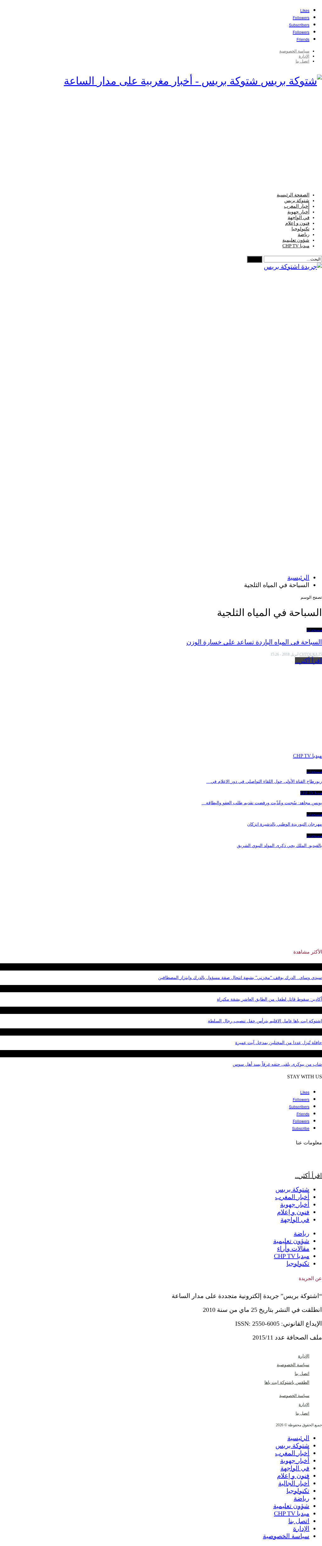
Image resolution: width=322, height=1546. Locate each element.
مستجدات (314, 630)
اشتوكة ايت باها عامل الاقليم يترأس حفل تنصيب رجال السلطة (265, 1021)
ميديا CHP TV (295, 245)
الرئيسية (298, 1437)
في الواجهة (298, 217)
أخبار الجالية (293, 1483)
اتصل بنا (302, 61)
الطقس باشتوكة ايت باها (286, 1382)
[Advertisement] (161, 142)
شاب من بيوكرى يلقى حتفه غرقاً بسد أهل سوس (277, 1064)
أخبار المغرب (296, 206)
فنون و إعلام (297, 223)
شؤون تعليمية (295, 240)
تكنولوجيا (300, 228)
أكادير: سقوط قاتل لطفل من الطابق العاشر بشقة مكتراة (269, 999)
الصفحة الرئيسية (293, 194)
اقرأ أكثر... (308, 660)
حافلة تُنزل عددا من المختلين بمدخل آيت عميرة (278, 1042)
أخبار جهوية (298, 211)
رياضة (303, 234)
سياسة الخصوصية (294, 51)
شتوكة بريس (296, 200)
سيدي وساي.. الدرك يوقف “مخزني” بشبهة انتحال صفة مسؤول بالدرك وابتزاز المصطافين (240, 977)
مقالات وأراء (293, 1248)
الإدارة (304, 56)
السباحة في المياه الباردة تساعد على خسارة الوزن (254, 642)
